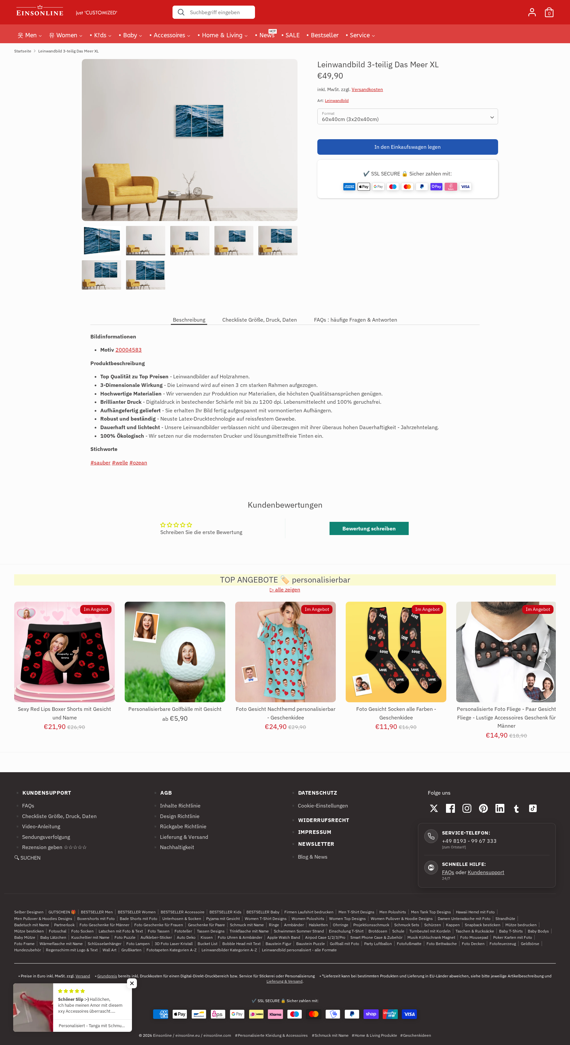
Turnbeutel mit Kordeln (430, 931)
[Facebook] (450, 808)
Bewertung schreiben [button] (369, 528)
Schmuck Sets (406, 924)
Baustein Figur (278, 943)
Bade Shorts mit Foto (138, 918)
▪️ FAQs (24, 805)
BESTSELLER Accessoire (183, 911)
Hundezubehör (27, 949)
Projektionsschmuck (371, 924)
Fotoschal (57, 931)
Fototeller (183, 931)
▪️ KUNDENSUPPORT (42, 792)
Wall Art (109, 949)
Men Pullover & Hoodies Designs (43, 918)
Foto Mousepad (474, 937)
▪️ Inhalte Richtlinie (176, 805)
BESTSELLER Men (97, 911)
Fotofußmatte (409, 943)
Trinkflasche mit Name (249, 931)
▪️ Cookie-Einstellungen (319, 805)
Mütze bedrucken (521, 924)
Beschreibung (189, 319)
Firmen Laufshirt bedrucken (308, 911)
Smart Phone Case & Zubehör (376, 937)
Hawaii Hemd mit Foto (475, 911)
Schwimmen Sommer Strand (299, 931)
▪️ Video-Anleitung (37, 826)
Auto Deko (186, 937)
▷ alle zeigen (285, 589)
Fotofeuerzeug (503, 943)
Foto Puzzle (125, 937)
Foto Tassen (159, 931)
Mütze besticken (29, 931)
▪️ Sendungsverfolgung (42, 837)
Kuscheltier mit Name (90, 937)
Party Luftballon (378, 943)
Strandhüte (505, 918)
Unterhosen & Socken (181, 918)
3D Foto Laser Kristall (174, 943)
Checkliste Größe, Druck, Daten (259, 319)
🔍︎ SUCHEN (27, 857)
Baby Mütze (24, 937)
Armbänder (294, 924)
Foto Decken (473, 943)
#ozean (138, 462)
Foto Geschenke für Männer (104, 924)
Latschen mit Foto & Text (121, 931)
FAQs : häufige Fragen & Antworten (355, 319)
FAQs (448, 872)
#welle (120, 462)
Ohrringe (340, 924)
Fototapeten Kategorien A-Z (171, 949)
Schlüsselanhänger (104, 943)
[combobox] (407, 116)
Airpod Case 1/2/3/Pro (325, 937)
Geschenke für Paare (206, 924)
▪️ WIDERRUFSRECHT (319, 820)
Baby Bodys (538, 931)
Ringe (274, 924)
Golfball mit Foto (344, 943)
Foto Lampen (138, 943)
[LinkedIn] (500, 808)
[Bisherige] (25, 653)
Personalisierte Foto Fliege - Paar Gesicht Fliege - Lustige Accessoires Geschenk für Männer (506, 717)
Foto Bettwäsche (442, 943)
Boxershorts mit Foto (96, 918)
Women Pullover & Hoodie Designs (402, 918)
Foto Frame (24, 943)
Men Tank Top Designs (431, 911)
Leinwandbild (337, 100)
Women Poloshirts (308, 918)
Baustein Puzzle (310, 943)
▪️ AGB (162, 792)
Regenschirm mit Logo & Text (72, 949)
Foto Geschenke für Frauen (158, 924)
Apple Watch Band (283, 937)
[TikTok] (533, 808)
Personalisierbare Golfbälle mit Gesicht (175, 709)
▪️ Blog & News (309, 856)
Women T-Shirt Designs (266, 918)
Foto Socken (82, 931)
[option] (190, 142)
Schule (398, 931)
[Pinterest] (483, 808)
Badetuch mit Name (31, 924)
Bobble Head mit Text (241, 943)
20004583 (128, 349)
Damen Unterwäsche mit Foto (464, 918)
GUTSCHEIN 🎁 (62, 911)
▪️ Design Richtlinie (176, 816)
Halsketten (318, 924)
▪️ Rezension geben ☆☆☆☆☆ (50, 847)
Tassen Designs (211, 931)
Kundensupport (486, 872)
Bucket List (207, 943)
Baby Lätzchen (53, 937)
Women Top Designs (347, 918)
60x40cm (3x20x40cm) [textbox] (350, 119)
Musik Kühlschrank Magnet (431, 937)
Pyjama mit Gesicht (223, 918)
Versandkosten (367, 89)
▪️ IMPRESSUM (311, 832)
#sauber (100, 462)
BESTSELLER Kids (225, 911)
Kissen (207, 937)
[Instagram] (467, 808)
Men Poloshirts (392, 911)
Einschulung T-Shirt (346, 931)
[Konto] (532, 9)
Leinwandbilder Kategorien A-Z (229, 949)
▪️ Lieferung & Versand (180, 837)
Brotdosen (377, 931)
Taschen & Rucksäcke (475, 931)
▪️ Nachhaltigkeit (173, 847)
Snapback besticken (482, 924)
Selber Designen (29, 911)
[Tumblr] (516, 808)
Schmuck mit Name (247, 924)
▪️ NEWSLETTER (312, 843)
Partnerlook (64, 924)
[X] (434, 808)
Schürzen (432, 924)
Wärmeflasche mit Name (61, 943)
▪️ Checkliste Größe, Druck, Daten (55, 816)
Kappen (453, 924)
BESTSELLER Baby (262, 911)
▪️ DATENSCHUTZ (313, 792)
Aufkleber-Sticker (156, 937)
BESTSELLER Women (137, 911)
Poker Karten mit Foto (512, 937)
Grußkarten (131, 949)
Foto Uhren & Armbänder (240, 937)
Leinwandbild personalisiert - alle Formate (299, 949)
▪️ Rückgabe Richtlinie (179, 826)
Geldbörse (530, 943)
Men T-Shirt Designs (356, 911)
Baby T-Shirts (511, 931)
